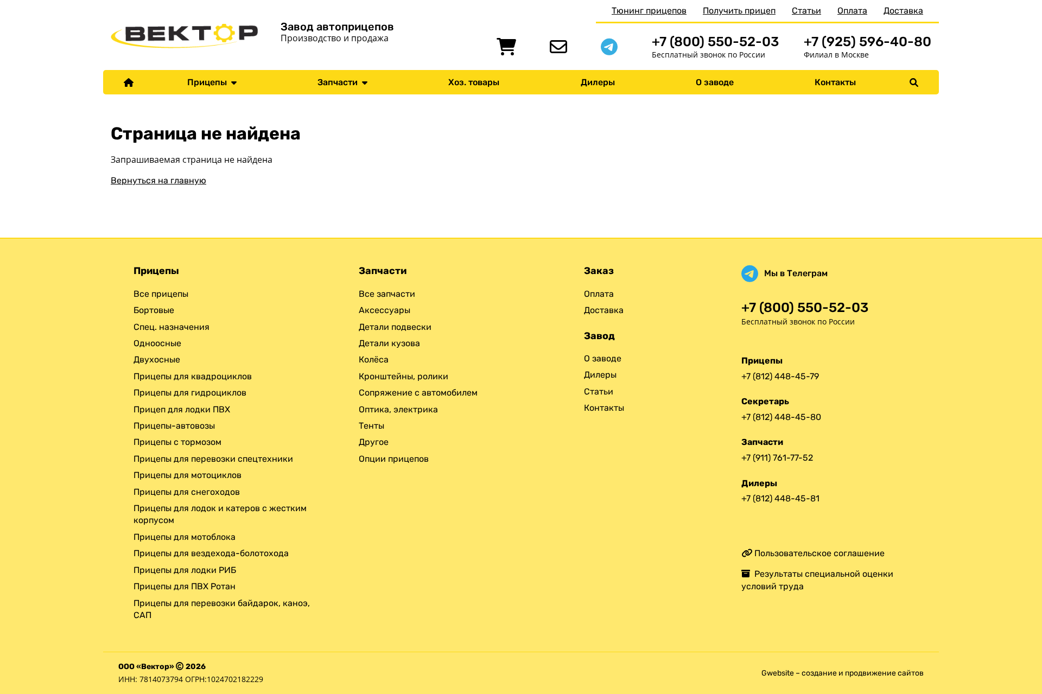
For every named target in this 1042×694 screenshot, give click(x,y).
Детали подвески (395, 327)
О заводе (715, 82)
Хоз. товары (473, 82)
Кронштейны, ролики (403, 376)
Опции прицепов (394, 459)
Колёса (374, 359)
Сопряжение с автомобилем (418, 392)
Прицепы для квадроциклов (193, 376)
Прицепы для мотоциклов (188, 475)
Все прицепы (161, 294)
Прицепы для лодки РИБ (185, 570)
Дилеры (598, 82)
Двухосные (157, 359)
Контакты (835, 82)
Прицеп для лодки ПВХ (182, 409)
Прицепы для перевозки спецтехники (213, 459)
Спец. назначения (171, 327)
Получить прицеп (739, 10)
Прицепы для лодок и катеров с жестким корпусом (220, 514)
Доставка (903, 10)
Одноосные (157, 343)
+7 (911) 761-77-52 (777, 458)
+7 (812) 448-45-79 (780, 376)
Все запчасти (387, 294)
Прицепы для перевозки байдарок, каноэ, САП (222, 609)
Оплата (852, 10)
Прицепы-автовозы (174, 426)
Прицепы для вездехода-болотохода (211, 553)
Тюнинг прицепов (649, 10)
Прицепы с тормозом (177, 442)
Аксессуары (384, 310)
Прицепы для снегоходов (187, 492)
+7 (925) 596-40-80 (867, 41)
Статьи (806, 10)
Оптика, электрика (398, 409)
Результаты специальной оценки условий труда (817, 580)
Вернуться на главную (158, 180)
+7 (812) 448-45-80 (781, 417)
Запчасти (339, 82)
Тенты (371, 426)
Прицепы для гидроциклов (190, 392)
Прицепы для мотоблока (185, 537)
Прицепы (209, 82)
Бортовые (154, 310)
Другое (374, 442)
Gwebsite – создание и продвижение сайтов (842, 673)
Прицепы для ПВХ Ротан (185, 586)
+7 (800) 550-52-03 (715, 41)
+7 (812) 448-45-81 (780, 498)
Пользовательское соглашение (818, 553)
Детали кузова (389, 343)
